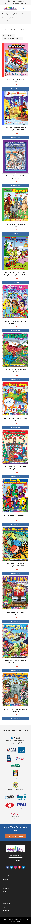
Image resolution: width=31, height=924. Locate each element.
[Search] (22, 8)
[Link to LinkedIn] (23, 867)
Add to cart (16, 137)
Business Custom (8, 876)
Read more (16, 89)
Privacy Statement (8, 895)
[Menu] (26, 8)
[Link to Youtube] (19, 867)
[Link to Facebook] (7, 867)
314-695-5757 (16, 861)
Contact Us (6, 888)
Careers (5, 891)
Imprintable (6, 879)
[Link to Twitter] (11, 867)
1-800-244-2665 (16, 856)
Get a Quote (6, 904)
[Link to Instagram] (15, 867)
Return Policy (6, 910)
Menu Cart (16, 3)
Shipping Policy (7, 907)
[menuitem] (12, 1)
